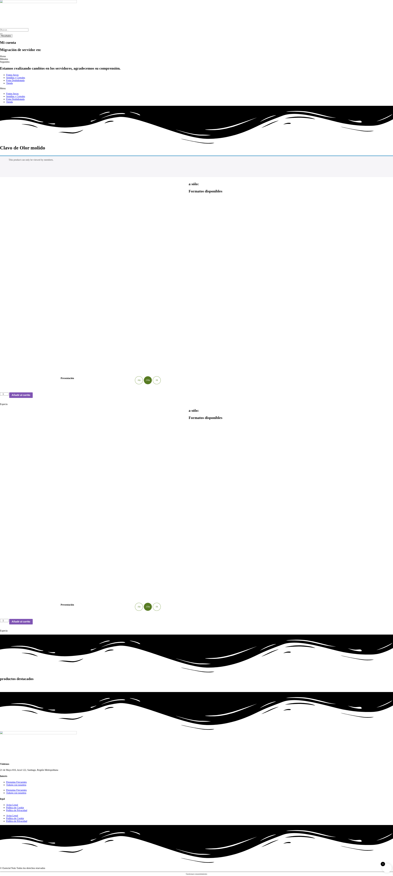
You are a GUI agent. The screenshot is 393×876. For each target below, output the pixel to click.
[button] (196, 88)
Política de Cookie (15, 807)
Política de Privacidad (16, 810)
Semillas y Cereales (15, 77)
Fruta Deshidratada (15, 80)
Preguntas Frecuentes (16, 782)
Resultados (6, 36)
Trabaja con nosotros (16, 785)
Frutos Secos (12, 75)
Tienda (9, 83)
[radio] (139, 380)
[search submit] (1, 33)
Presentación (67, 378)
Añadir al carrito (21, 395)
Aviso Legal (12, 805)
